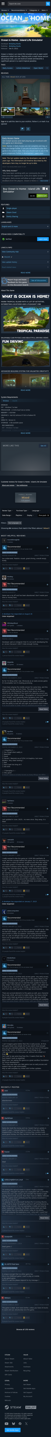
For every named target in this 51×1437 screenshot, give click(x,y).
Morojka (10, 1025)
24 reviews (20, 842)
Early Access (8, 68)
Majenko (10, 662)
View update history (9, 262)
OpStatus (10, 801)
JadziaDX (10, 840)
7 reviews (10, 803)
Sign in (3, 121)
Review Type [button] (6, 511)
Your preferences (22, 485)
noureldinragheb (13, 540)
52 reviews (10, 960)
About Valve (27, 1359)
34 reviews (10, 579)
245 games (10, 1027)
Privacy (7, 1384)
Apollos (10, 731)
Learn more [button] (43, 239)
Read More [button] (43, 709)
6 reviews (20, 1027)
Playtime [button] (19, 515)
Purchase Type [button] (21, 511)
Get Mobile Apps (13, 1430)
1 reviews (10, 542)
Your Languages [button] (13, 523)
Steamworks (9, 1367)
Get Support (27, 1392)
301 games (10, 842)
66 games (10, 734)
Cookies (7, 1396)
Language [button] (35, 511)
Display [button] (29, 515)
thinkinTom (11, 958)
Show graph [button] (42, 515)
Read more (44, 181)
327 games (10, 625)
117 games (10, 664)
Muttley (10, 577)
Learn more (39, 153)
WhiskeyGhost (12, 623)
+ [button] (47, 68)
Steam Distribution (11, 1371)
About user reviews (8, 485)
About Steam (9, 1359)
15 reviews (10, 913)
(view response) (8, 616)
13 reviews (20, 664)
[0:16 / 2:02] (25, 93)
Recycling (26, 1371)
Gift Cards (8, 1375)
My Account (27, 1396)
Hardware (26, 1367)
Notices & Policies (11, 1392)
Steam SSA (8, 1363)
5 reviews (19, 734)
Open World (38, 68)
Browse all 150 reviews (25, 1329)
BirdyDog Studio (15, 44)
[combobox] (27, 4)
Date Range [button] (6, 515)
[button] (5, 10)
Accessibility (9, 1388)
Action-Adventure (23, 68)
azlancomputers (13, 911)
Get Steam (27, 1384)
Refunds (8, 1400)
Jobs (25, 1363)
